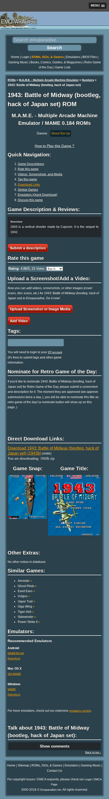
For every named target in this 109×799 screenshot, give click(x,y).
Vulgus (24, 596)
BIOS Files (89, 57)
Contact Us (54, 771)
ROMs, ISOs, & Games (48, 57)
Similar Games (28, 189)
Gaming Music (18, 62)
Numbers (88, 79)
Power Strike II (29, 622)
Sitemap (23, 765)
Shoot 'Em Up (60, 133)
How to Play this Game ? (54, 146)
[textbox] (29, 343)
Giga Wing (26, 606)
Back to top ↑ (93, 752)
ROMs (12, 79)
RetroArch (14, 658)
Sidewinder (27, 617)
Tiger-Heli (26, 612)
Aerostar (25, 581)
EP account (55, 352)
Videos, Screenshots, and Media (40, 174)
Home (15, 57)
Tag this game (27, 179)
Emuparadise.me (50, 789)
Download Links (29, 184)
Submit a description (28, 247)
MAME (12, 689)
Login (25, 57)
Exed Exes (26, 591)
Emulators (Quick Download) (37, 195)
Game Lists (62, 67)
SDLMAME (14, 673)
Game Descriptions (31, 164)
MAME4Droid (16, 653)
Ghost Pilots (27, 586)
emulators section (80, 710)
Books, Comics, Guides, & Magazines (56, 62)
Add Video (19, 320)
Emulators (73, 57)
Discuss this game (30, 200)
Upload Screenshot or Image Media (40, 308)
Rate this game (28, 169)
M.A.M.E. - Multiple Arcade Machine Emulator (49, 79)
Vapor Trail (26, 601)
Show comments (54, 746)
